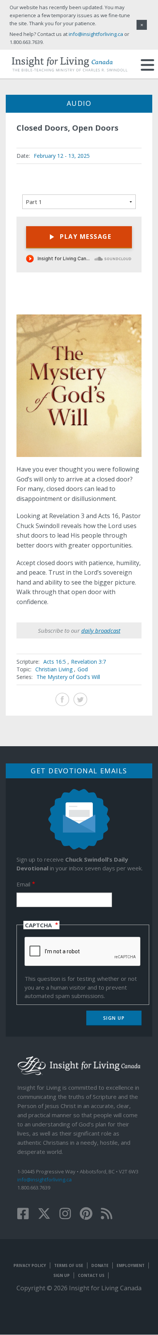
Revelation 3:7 (88, 661)
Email (23, 884)
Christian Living (53, 669)
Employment (131, 1265)
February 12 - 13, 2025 (62, 155)
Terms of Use (68, 1265)
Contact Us (91, 1275)
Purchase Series (110, 302)
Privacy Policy (29, 1265)
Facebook (62, 699)
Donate (100, 1265)
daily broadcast (100, 630)
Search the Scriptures (129, 301)
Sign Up (61, 1275)
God (82, 669)
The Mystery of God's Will (68, 676)
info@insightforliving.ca (44, 1179)
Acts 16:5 (55, 661)
